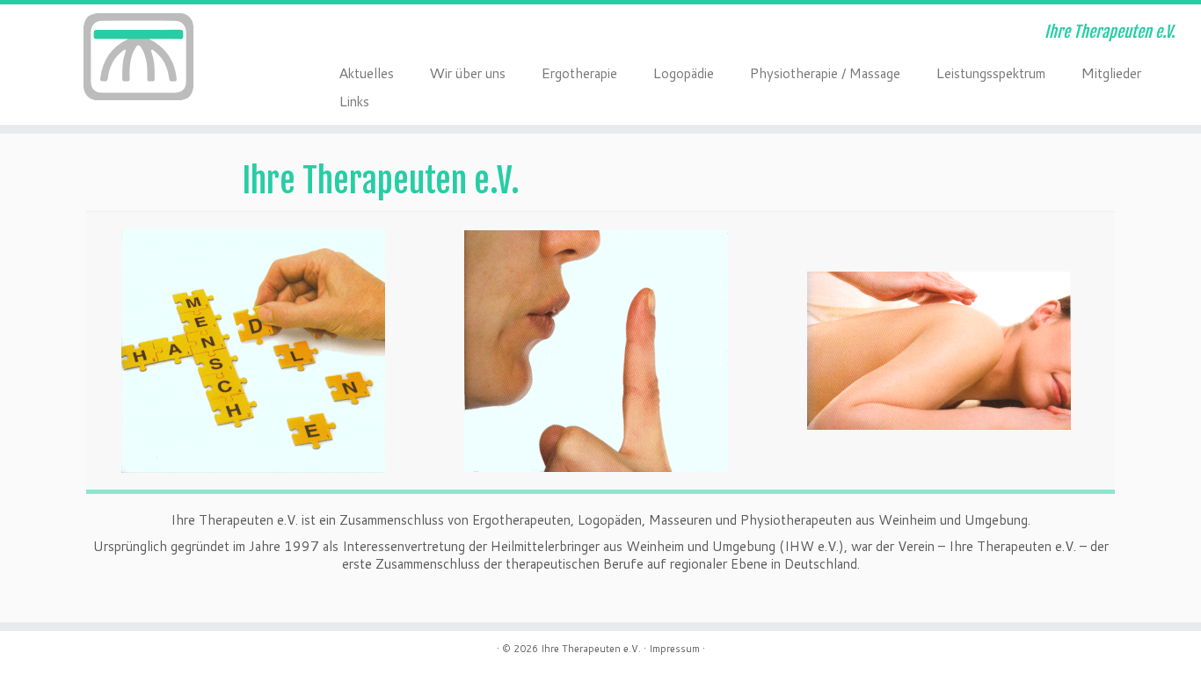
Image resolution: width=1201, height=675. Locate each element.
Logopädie (683, 72)
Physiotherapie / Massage (824, 72)
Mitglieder (1111, 72)
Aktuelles (366, 72)
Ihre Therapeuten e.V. (591, 649)
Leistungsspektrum (990, 72)
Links (353, 100)
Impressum (674, 649)
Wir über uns (467, 72)
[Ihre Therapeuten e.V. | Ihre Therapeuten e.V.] (138, 56)
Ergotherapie (579, 72)
